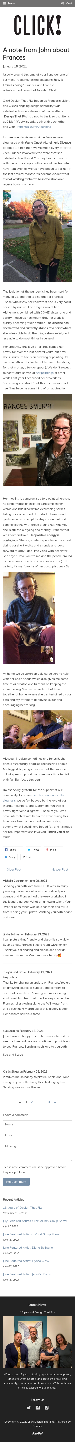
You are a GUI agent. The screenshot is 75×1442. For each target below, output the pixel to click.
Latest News (37, 1304)
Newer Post (60, 869)
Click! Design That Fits (41, 1421)
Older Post (14, 869)
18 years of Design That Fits (22, 1207)
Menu (11, 3)
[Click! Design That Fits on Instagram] (46, 1408)
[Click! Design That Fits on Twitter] (29, 1408)
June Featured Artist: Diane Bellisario (28, 1247)
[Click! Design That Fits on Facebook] (37, 1408)
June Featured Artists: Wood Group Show (31, 1234)
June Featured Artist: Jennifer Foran (27, 1274)
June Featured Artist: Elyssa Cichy (26, 1261)
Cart (69, 3)
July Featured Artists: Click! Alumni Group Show (35, 1221)
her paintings (45, 373)
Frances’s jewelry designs (33, 127)
